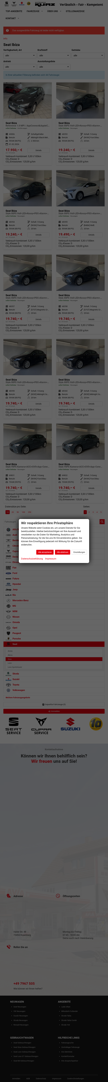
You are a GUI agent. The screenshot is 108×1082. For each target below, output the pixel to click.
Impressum (50, 558)
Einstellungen (79, 552)
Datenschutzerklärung (32, 558)
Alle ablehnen (62, 552)
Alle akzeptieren (45, 552)
